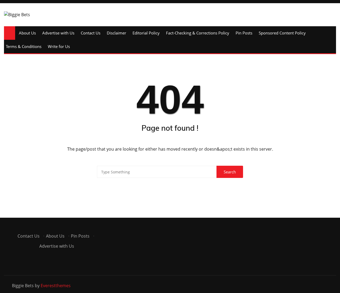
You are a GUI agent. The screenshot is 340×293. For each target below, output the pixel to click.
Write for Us (59, 46)
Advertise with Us (58, 33)
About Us (27, 33)
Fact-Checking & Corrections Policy (197, 33)
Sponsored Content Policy (282, 33)
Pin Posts (244, 33)
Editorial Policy (146, 33)
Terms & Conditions (23, 46)
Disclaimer (116, 33)
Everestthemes (56, 285)
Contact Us (90, 33)
